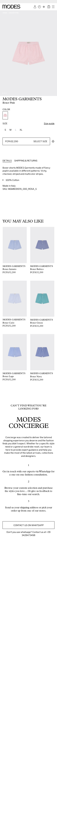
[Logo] (11, 7)
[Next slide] (53, 53)
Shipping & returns (25, 160)
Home (5, 13)
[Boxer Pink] (5, 115)
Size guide (49, 123)
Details (7, 160)
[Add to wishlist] (53, 141)
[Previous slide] (3, 53)
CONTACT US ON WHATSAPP (28, 525)
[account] (35, 6)
